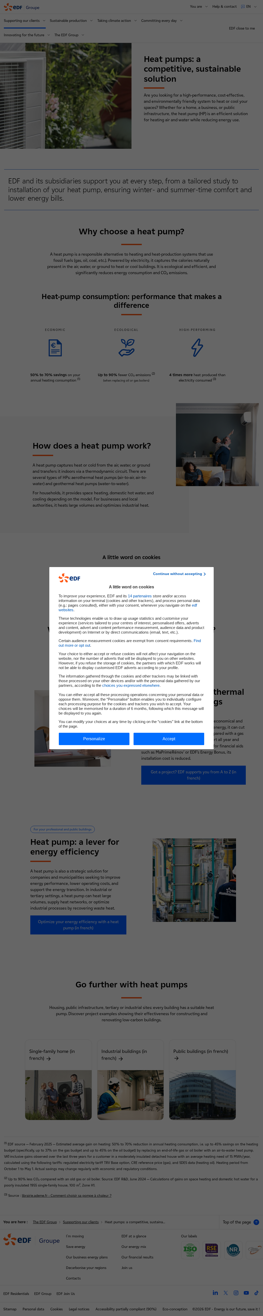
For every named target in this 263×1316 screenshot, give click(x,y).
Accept (169, 739)
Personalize (94, 739)
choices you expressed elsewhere (130, 685)
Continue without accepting (177, 574)
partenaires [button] (140, 596)
